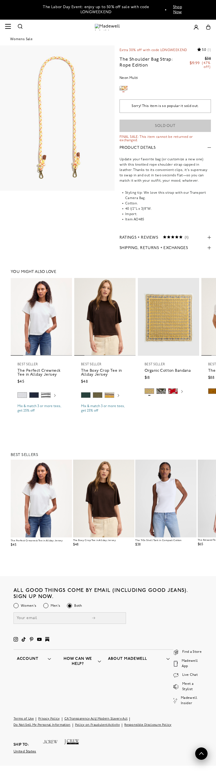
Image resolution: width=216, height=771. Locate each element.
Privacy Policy (49, 718)
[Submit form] (93, 618)
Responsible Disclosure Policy (148, 725)
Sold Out (165, 126)
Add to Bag (168, 404)
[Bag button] (208, 27)
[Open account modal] (196, 27)
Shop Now (177, 9)
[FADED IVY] (97, 395)
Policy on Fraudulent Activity (97, 725)
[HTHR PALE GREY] (22, 395)
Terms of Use (24, 718)
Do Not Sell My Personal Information (42, 725)
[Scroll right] (55, 396)
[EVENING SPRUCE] (86, 395)
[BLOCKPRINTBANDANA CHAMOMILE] (149, 391)
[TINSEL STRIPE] (109, 395)
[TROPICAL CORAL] (173, 391)
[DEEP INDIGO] (34, 395)
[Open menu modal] (8, 27)
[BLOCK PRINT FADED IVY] (161, 391)
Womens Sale (21, 39)
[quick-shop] (41, 415)
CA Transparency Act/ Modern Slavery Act (96, 718)
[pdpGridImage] (57, 117)
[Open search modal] (20, 27)
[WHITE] (46, 395)
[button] (65, 284)
